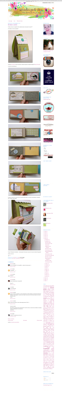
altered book (51, 291)
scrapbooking (45, 346)
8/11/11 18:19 (12, 298)
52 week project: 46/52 (48, 250)
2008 (45, 280)
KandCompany (45, 320)
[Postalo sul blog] (21, 257)
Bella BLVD (46, 296)
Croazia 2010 (49, 307)
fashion (48, 313)
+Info (33, 1)
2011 (45, 238)
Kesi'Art (51, 320)
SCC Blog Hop (48, 223)
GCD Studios (50, 315)
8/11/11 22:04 (12, 303)
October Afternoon (51, 329)
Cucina (49, 308)
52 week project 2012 (49, 203)
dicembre (46, 239)
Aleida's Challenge (46, 291)
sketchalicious (46, 353)
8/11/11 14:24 (12, 284)
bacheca (45, 295)
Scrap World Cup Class (50, 344)
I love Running (50, 318)
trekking (46, 362)
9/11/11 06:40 (12, 311)
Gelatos (44, 316)
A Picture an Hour (50, 290)
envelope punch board (47, 312)
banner (48, 295)
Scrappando (13, 64)
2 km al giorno (51, 285)
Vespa (44, 366)
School (44, 343)
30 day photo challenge (48, 286)
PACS (49, 332)
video (48, 366)
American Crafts (45, 292)
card (51, 300)
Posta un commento (11, 318)
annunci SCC (47, 293)
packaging (44, 332)
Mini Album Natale (48, 242)
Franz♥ (11, 279)
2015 (45, 232)
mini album (13, 258)
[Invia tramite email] (20, 257)
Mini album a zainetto (48, 256)
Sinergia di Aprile (48, 218)
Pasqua (52, 333)
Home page (25, 320)
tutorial (21, 258)
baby (53, 294)
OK (35, 1)
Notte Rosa (51, 328)
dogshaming (51, 310)
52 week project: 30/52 (49, 213)
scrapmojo (48, 347)
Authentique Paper (48, 294)
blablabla (45, 298)
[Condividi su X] (22, 257)
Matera (52, 323)
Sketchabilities (45, 352)
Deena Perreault (37, 64)
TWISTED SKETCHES (46, 99)
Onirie (51, 331)
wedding (50, 368)
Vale (10, 313)
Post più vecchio (39, 320)
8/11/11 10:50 (12, 266)
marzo (46, 273)
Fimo (50, 313)
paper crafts (46, 333)
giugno (46, 269)
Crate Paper (45, 306)
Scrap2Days (51, 345)
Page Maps (52, 332)
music (52, 326)
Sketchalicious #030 (48, 260)
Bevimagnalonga (45, 297)
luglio (46, 267)
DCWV (44, 309)
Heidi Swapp (45, 318)
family (44, 313)
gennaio (46, 276)
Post (45, 378)
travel (53, 361)
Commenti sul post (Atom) (15, 322)
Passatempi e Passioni (46, 334)
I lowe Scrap (45, 319)
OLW (51, 330)
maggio (46, 270)
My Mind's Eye (47, 327)
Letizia (11, 274)
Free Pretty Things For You (47, 385)
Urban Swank (45, 365)
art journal (52, 293)
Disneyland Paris (46, 310)
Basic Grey (52, 295)
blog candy (51, 298)
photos (53, 337)
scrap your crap (46, 345)
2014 (45, 234)
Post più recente (10, 320)
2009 (45, 279)
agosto (46, 266)
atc (44, 294)
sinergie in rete (49, 351)
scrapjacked (52, 346)
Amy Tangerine (51, 292)
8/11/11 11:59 (12, 277)
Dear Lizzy (49, 309)
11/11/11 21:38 (13, 316)
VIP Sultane (49, 367)
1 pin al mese (45, 285)
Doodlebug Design (45, 311)
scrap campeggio (49, 343)
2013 (45, 235)
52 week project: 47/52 (48, 243)
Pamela (11, 263)
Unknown (14, 257)
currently (52, 308)
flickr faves (48, 314)
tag (50, 359)
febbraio (46, 274)
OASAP (44, 329)
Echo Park (50, 311)
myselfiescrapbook (46, 328)
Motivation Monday (46, 326)
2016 (45, 231)
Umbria (52, 364)
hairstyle (48, 317)
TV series (50, 363)
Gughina (44, 317)
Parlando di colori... (49, 208)
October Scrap (47, 330)
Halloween (52, 317)
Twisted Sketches (46, 364)
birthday (51, 297)
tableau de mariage (46, 359)
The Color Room (49, 360)
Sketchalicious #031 (48, 248)
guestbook (51, 316)
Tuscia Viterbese (51, 362)
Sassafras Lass (49, 342)
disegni (53, 309)
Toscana (49, 361)
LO (47, 323)
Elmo (53, 311)
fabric (52, 312)
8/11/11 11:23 (12, 271)
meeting (44, 324)
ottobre (46, 263)
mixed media (45, 325)
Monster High (51, 325)
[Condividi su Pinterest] (23, 257)
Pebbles (53, 334)
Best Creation (51, 296)
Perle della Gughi (46, 335)
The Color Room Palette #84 (49, 255)
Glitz (47, 316)
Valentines (51, 365)
